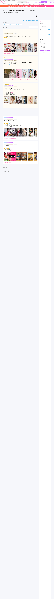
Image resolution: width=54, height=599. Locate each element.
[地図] (12, 92)
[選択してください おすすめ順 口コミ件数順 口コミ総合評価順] (33, 27)
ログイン (51, 2)
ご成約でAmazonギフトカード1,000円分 (8, 85)
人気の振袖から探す (16, 4)
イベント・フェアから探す (36, 4)
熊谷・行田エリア (18, 24)
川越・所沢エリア (12, 24)
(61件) (8, 37)
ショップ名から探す (29, 4)
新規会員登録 (44, 2)
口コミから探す (23, 4)
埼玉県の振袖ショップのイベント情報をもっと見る (30, 20)
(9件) (8, 123)
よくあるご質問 (38, 2)
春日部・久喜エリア (5, 24)
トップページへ (52, 0)
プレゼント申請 (31, 2)
